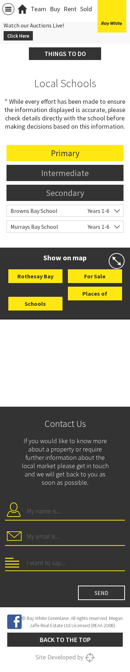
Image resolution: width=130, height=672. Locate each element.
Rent (70, 9)
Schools (35, 303)
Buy (55, 9)
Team (38, 9)
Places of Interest (94, 295)
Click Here (18, 36)
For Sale (94, 276)
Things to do (65, 54)
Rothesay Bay (35, 276)
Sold (86, 9)
